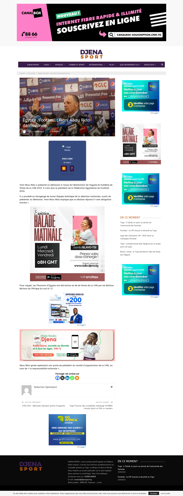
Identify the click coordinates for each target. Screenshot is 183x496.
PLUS (111, 65)
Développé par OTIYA (67, 174)
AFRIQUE (59, 65)
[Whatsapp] (72, 378)
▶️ (64, 168)
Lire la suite (165, 493)
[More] (77, 378)
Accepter (153, 493)
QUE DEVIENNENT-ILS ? (130, 65)
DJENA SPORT (33, 65)
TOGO (46, 65)
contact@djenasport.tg (83, 480)
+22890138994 (90, 477)
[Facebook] (57, 378)
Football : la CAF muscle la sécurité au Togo (138, 231)
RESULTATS (149, 65)
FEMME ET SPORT (77, 65)
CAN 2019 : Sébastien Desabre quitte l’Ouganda (43, 406)
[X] (62, 378)
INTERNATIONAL (96, 65)
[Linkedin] (67, 378)
